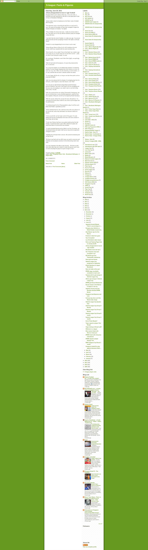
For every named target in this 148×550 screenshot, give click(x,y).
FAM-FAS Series (89, 125)
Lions (86, 151)
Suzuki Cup (88, 187)
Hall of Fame (88, 128)
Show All (100, 523)
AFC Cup (87, 16)
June (87, 222)
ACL (86, 14)
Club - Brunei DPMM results (92, 61)
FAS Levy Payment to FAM (92, 127)
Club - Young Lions (90, 114)
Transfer (87, 191)
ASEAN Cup (88, 20)
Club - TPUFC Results (91, 96)
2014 (86, 207)
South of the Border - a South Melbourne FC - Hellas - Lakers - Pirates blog (93, 421)
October (88, 216)
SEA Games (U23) (89, 182)
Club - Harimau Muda (90, 78)
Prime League (88, 169)
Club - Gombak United (91, 73)
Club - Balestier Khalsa (91, 52)
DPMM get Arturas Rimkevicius (94, 282)
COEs (86, 118)
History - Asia (88, 139)
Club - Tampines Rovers (91, 89)
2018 (86, 199)
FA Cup (87, 123)
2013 (86, 210)
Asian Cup (88, 30)
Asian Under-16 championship (93, 36)
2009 (86, 366)
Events (87, 121)
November (89, 214)
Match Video (88, 153)
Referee (87, 173)
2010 (86, 364)
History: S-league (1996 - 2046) (93, 141)
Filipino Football (89, 377)
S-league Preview (89, 178)
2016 (86, 203)
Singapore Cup (89, 183)
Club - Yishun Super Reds (92, 109)
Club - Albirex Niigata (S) (91, 46)
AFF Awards (88, 18)
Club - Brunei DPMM (90, 59)
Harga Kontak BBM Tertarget (92, 512)
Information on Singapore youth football (91, 510)
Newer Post (49, 163)
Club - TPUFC (88, 94)
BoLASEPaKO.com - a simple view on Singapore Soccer (92, 389)
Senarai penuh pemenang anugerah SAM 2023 (96, 443)
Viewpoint (87, 192)
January (88, 358)
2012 (86, 360)
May (87, 350)
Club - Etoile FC (89, 62)
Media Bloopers (89, 157)
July (87, 220)
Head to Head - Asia (90, 132)
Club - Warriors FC (90, 98)
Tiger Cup (87, 189)
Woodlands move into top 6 (93, 249)
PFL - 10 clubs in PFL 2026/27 (92, 378)
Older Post (77, 163)
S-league (87, 175)
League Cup (88, 148)
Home (63, 163)
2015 (86, 205)
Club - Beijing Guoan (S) (91, 57)
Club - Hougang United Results (93, 86)
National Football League (91, 159)
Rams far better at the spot (93, 269)
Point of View (88, 167)
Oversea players (89, 164)
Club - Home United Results (92, 82)
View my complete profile (89, 547)
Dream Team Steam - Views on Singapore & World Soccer (93, 497)
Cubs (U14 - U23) (89, 119)
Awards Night (88, 43)
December (89, 212)
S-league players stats (90, 371)
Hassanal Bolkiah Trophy (91, 130)
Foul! (86, 439)
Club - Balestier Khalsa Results (93, 54)
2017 (86, 201)
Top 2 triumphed (90, 238)
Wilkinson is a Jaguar (91, 329)
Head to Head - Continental (92, 134)
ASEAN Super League (91, 21)
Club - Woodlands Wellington (70, 154)
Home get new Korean (91, 259)
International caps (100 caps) (92, 146)
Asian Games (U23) (90, 34)
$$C (86, 13)
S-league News (89, 176)
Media (86, 155)
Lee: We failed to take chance (93, 240)
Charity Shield (89, 45)
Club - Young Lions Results (92, 116)
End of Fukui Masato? (91, 321)
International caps (90, 144)
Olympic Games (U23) (91, 162)
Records (87, 171)
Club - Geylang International (92, 66)
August (88, 218)
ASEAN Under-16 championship (93, 23)
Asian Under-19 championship (93, 39)
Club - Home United (90, 80)
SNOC (86, 185)
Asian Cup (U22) (89, 32)
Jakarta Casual (88, 404)
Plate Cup (87, 166)
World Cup (88, 194)
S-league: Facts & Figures (59, 5)
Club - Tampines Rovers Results (93, 91)
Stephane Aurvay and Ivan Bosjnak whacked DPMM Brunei (93, 290)
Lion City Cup (88, 150)
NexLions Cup (88, 160)
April (87, 352)
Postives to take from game (93, 235)
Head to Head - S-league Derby (93, 135)
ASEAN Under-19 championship (93, 27)
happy (86, 544)
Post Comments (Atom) (59, 166)
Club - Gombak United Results (93, 75)
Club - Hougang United (56, 154)
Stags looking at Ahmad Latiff (93, 327)
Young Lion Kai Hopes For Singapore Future (95, 407)
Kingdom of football (90, 457)
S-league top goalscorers (91, 180)
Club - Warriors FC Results (92, 100)
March (88, 354)
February (88, 356)
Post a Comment (50, 161)
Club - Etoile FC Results (91, 64)
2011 (86, 362)
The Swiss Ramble (90, 482)
